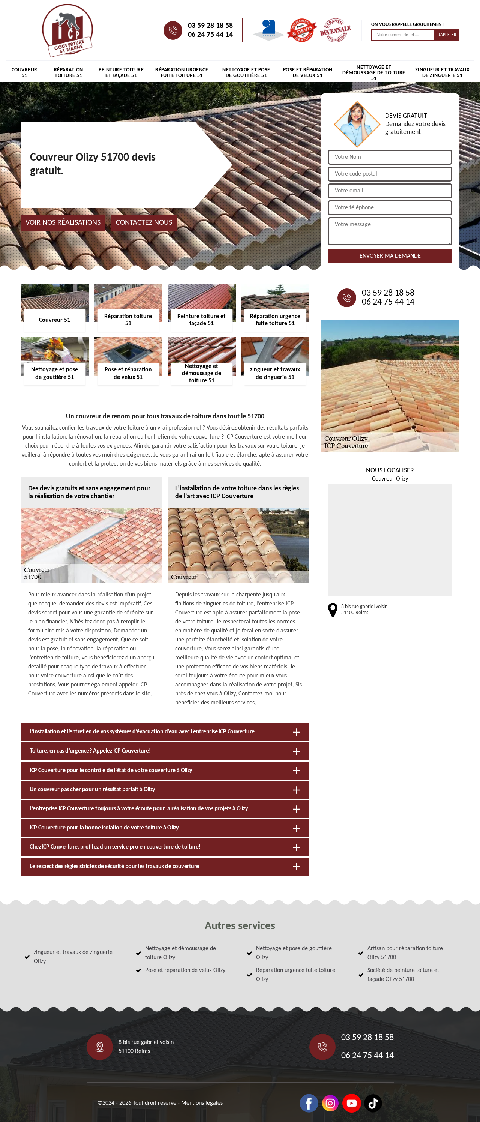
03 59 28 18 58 (210, 26)
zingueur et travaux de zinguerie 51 (442, 72)
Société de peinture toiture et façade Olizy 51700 (403, 974)
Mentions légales (202, 1103)
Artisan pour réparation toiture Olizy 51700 (405, 953)
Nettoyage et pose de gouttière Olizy (294, 953)
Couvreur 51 (25, 72)
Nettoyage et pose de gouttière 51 (246, 72)
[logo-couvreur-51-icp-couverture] (67, 30)
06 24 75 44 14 (210, 35)
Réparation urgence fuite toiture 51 (181, 72)
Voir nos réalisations (63, 223)
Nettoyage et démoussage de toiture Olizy (180, 953)
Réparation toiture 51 (68, 72)
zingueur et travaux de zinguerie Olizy (73, 956)
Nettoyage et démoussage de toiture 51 (373, 73)
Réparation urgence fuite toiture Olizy (295, 974)
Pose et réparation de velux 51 (308, 72)
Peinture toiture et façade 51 (121, 72)
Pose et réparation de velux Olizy (185, 970)
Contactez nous (144, 223)
